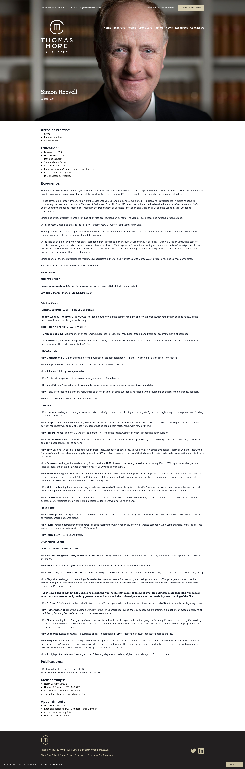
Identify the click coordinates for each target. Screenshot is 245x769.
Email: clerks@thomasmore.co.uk (85, 7)
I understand (234, 764)
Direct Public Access (191, 7)
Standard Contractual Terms (160, 7)
